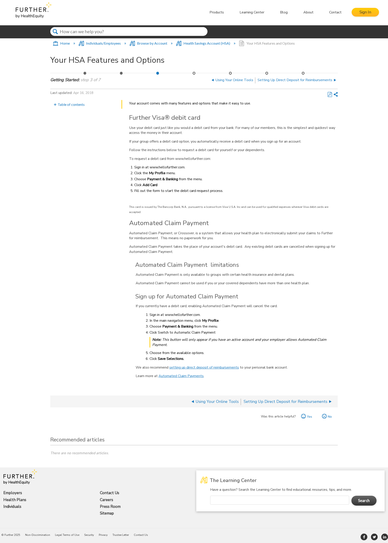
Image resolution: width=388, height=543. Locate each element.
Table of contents (71, 104)
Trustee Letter (120, 535)
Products (216, 12)
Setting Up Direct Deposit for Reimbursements (194, 74)
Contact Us (109, 493)
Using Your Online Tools (121, 74)
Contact (335, 12)
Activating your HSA (85, 74)
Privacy (103, 535)
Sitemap (107, 513)
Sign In (365, 12)
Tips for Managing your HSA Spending (230, 74)
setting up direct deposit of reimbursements (204, 367)
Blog (284, 12)
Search (55, 35)
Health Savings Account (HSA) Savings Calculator (267, 74)
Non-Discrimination (37, 535)
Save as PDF (329, 94)
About (308, 12)
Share (335, 94)
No (330, 416)
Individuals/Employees (103, 43)
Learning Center (252, 12)
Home (65, 43)
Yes (309, 416)
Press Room (110, 506)
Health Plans (14, 500)
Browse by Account (152, 43)
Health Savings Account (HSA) (207, 43)
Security (89, 535)
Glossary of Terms (303, 74)
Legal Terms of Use (67, 535)
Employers (12, 493)
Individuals (12, 506)
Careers (106, 500)
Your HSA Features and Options (157, 74)
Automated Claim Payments (181, 376)
